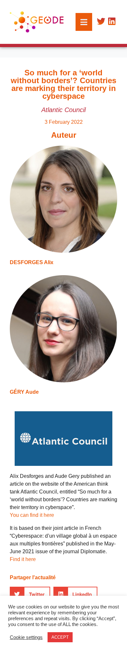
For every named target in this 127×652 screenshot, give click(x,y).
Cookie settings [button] (26, 637)
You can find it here (32, 515)
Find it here (23, 559)
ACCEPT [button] (60, 637)
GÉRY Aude (24, 392)
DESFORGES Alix (31, 262)
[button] (30, 594)
